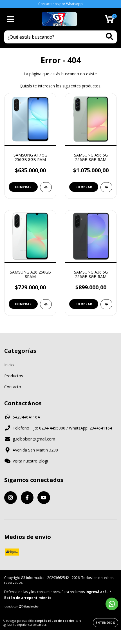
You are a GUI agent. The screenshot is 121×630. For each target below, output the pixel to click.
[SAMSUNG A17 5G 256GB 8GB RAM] (46, 187)
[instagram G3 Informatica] (10, 497)
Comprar (23, 304)
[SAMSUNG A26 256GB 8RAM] (46, 304)
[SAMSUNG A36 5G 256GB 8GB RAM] (106, 304)
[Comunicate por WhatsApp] (112, 604)
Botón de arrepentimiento (27, 597)
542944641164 (26, 417)
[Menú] (10, 19)
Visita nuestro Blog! (30, 461)
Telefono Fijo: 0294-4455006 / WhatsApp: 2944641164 (62, 428)
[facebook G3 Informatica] (27, 497)
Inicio (9, 364)
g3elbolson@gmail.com (34, 439)
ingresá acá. (97, 591)
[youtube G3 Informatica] (43, 497)
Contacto (12, 386)
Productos (13, 375)
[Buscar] (109, 36)
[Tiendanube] (21, 607)
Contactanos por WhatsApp (60, 3)
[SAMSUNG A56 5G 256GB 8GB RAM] (106, 187)
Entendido (105, 623)
